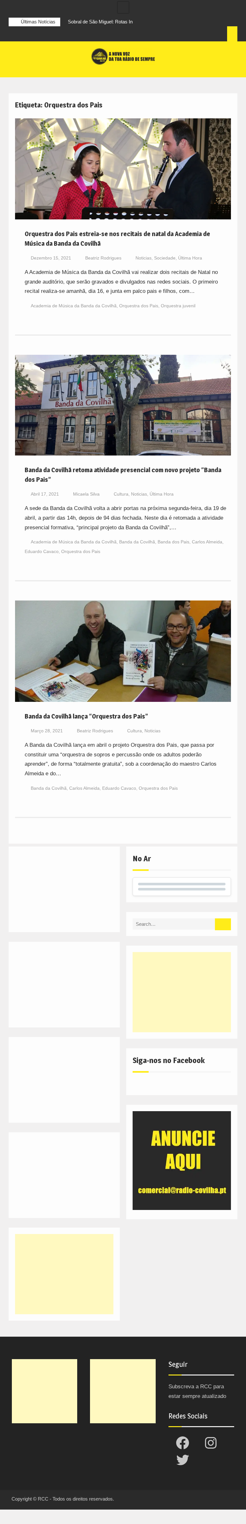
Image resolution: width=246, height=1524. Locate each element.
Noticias (143, 257)
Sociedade (165, 257)
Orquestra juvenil (178, 305)
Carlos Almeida (207, 541)
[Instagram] (25, 35)
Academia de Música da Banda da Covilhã (74, 305)
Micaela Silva (86, 494)
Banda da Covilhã (137, 541)
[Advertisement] (182, 992)
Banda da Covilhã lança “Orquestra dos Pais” (86, 716)
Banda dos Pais (173, 541)
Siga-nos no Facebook (169, 1060)
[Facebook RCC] (14, 35)
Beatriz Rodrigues (103, 257)
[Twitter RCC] (37, 35)
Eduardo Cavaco (42, 551)
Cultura (121, 494)
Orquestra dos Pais (138, 305)
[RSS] (49, 35)
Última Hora (190, 257)
